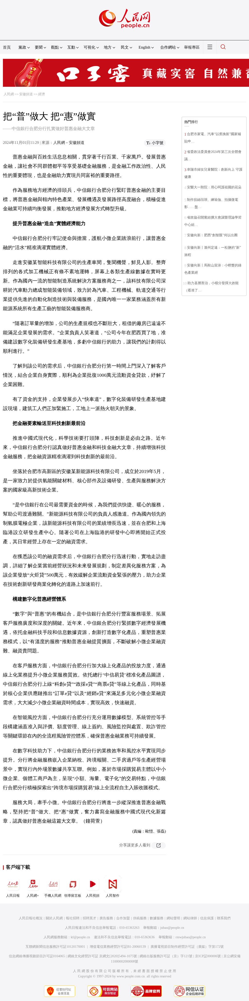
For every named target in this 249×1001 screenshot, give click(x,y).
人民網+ (33, 895)
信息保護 (207, 918)
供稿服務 (140, 918)
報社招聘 (73, 918)
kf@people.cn (80, 937)
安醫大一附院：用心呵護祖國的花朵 (214, 187)
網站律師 (190, 918)
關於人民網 (54, 918)
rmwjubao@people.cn (191, 937)
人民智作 (112, 895)
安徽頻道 (26, 94)
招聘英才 (89, 918)
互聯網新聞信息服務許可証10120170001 (55, 946)
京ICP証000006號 (208, 956)
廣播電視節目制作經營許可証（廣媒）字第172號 (187, 946)
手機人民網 (52, 895)
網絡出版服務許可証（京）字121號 (166, 956)
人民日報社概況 (31, 918)
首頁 (7, 47)
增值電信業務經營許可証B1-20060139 (118, 946)
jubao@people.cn (172, 928)
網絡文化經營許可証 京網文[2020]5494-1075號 (102, 956)
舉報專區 (192, 47)
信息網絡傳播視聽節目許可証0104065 (37, 956)
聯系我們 (224, 918)
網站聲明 (173, 918)
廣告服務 (106, 918)
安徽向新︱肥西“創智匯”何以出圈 (212, 235)
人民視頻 (92, 895)
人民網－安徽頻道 (68, 142)
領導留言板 (72, 895)
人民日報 (13, 895)
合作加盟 (123, 918)
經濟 (41, 94)
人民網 (9, 94)
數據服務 (156, 918)
